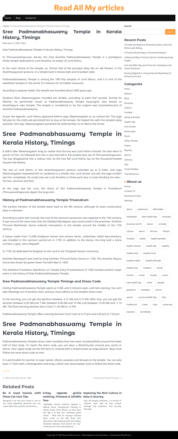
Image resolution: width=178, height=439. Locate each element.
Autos (127, 88)
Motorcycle (129, 131)
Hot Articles (130, 126)
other (149, 282)
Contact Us (30, 18)
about (129, 209)
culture (130, 231)
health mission (134, 245)
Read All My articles (89, 7)
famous (154, 231)
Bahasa (128, 93)
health (142, 238)
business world (134, 223)
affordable (158, 209)
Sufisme (128, 159)
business (166, 216)
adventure (143, 209)
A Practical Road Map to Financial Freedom (145, 52)
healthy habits (133, 260)
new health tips (134, 282)
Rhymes (128, 150)
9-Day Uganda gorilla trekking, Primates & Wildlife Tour (62, 397)
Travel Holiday (131, 169)
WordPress (126, 435)
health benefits (158, 238)
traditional (132, 304)
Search (127, 26)
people (161, 282)
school (158, 289)
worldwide (145, 311)
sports (130, 297)
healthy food (149, 253)
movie (142, 275)
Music (127, 136)
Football (128, 112)
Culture (6, 371)
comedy (162, 223)
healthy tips (132, 267)
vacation (131, 311)
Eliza (23, 43)
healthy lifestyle (153, 260)
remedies (145, 289)
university (167, 304)
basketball (132, 216)
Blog (18, 18)
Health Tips (129, 121)
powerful (131, 289)
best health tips (149, 216)
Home (8, 18)
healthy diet (132, 253)
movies (153, 275)
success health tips (147, 297)
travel (145, 304)
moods (130, 275)
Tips (126, 164)
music (165, 275)
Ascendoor (103, 435)
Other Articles (131, 140)
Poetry (127, 145)
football (130, 238)
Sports (127, 154)
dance (142, 231)
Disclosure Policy (132, 195)
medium (147, 267)
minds (160, 267)
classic (150, 223)
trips (155, 304)
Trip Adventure (131, 173)
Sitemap (128, 200)
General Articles (132, 117)
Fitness (166, 231)
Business (128, 102)
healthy (165, 245)
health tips (151, 245)
